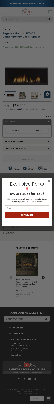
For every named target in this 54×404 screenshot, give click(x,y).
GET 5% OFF (27, 215)
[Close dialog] (49, 181)
